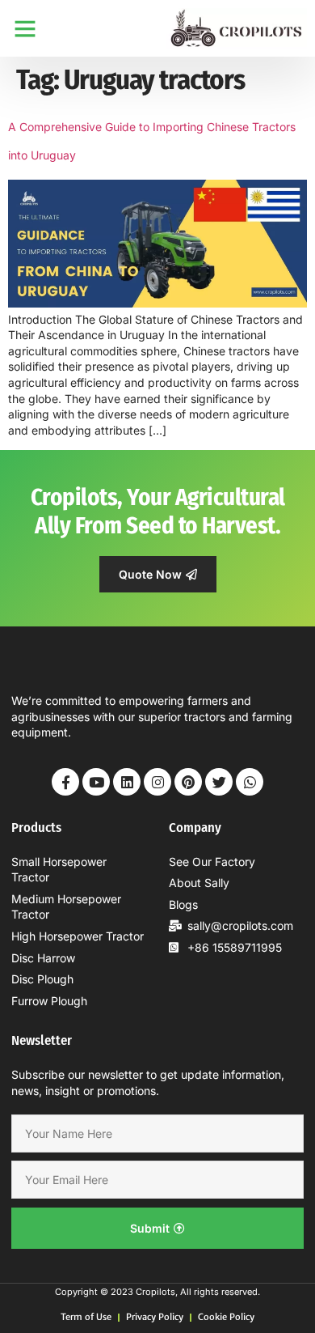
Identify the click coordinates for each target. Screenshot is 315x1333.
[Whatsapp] (249, 782)
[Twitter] (219, 782)
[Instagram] (157, 782)
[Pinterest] (188, 782)
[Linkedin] (127, 782)
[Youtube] (96, 782)
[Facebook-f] (65, 782)
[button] (25, 28)
